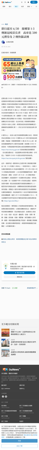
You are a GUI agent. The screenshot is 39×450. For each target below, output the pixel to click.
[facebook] (3, 396)
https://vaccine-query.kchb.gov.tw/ (13, 158)
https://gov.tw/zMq (10, 201)
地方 (16, 6)
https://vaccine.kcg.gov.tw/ (10, 150)
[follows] (21, 2)
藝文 (10, 6)
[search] (36, 6)
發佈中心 (22, 388)
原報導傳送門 (31, 288)
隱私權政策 (27, 435)
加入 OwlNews (5, 388)
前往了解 (19, 446)
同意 (19, 441)
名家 (22, 6)
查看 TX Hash (5, 288)
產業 (4, 6)
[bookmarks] (25, 2)
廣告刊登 (22, 385)
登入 (33, 2)
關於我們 (4, 385)
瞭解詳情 (19, 277)
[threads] (6, 397)
